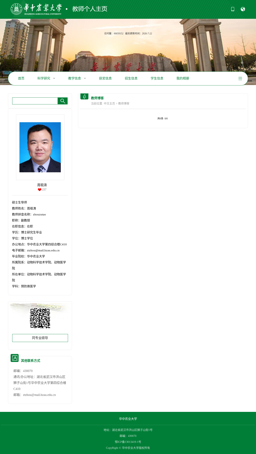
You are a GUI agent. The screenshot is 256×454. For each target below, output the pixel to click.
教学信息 (75, 78)
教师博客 (123, 103)
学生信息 (157, 78)
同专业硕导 (40, 338)
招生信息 (131, 78)
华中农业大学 (128, 418)
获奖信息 (105, 78)
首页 (21, 78)
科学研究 (44, 78)
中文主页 (109, 103)
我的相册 (182, 78)
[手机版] (233, 10)
